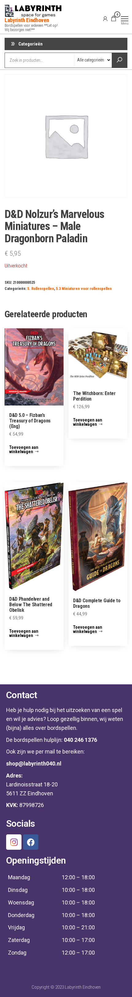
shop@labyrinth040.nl (33, 763)
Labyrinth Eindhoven (27, 20)
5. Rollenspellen (40, 288)
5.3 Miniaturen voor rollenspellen (84, 288)
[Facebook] (30, 842)
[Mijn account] (105, 18)
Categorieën (30, 44)
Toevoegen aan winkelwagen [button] (23, 449)
